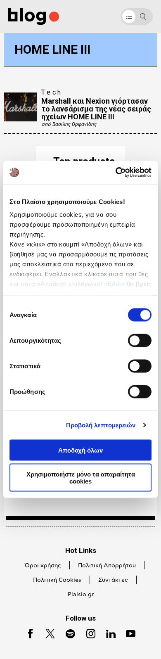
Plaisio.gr (81, 594)
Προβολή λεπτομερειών (101, 425)
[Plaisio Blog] (33, 16)
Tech (52, 92)
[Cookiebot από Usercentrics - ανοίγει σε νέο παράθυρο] (116, 172)
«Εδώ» (114, 283)
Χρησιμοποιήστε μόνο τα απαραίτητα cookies (80, 478)
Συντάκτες (113, 580)
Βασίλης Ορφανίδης (74, 124)
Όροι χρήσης (43, 566)
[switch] (140, 340)
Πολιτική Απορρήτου (107, 566)
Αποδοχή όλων (80, 449)
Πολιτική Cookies (57, 580)
